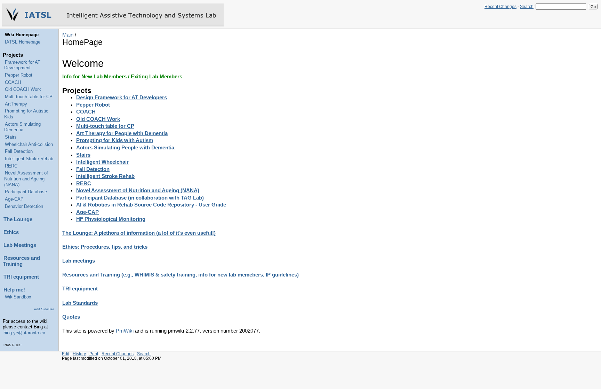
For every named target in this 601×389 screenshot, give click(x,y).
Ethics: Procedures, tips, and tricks (104, 247)
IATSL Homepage (22, 42)
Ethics (11, 232)
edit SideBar (44, 309)
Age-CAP (14, 199)
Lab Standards (80, 303)
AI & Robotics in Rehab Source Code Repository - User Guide (151, 205)
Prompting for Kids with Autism (114, 140)
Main (67, 35)
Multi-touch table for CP (29, 96)
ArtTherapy (16, 104)
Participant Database (26, 191)
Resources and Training (21, 261)
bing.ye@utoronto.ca (24, 332)
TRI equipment (21, 277)
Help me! (14, 290)
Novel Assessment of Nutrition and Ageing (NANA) (26, 179)
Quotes (71, 317)
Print (93, 353)
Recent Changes (500, 6)
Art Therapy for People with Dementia (122, 133)
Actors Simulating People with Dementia (125, 147)
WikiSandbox (18, 297)
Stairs (11, 137)
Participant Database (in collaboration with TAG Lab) (140, 198)
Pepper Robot (18, 75)
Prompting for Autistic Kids (26, 114)
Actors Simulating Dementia (22, 127)
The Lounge (17, 219)
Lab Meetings (19, 245)
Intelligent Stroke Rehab (29, 158)
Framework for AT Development (22, 65)
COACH (13, 82)
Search (527, 6)
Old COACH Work (23, 89)
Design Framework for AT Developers (121, 97)
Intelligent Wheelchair (102, 162)
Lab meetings (78, 261)
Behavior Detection (24, 206)
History (79, 353)
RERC (11, 166)
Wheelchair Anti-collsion (29, 144)
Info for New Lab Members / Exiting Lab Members (122, 76)
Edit (65, 353)
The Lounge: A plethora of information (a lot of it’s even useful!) (139, 233)
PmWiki (125, 331)
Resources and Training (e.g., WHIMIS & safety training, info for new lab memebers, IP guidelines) (180, 275)
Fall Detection (19, 151)
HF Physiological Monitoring (110, 219)
